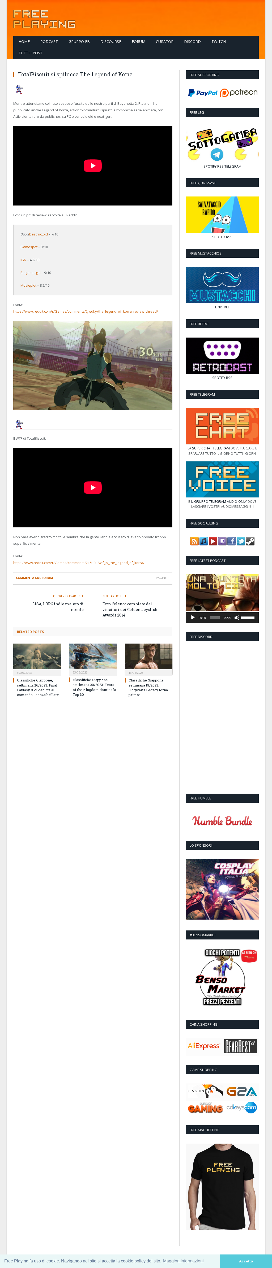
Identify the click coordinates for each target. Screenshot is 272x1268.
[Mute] (237, 617)
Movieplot (28, 285)
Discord (192, 41)
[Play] (193, 617)
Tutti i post (30, 52)
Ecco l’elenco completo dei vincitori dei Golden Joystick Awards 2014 (130, 609)
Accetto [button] (246, 1261)
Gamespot (28, 246)
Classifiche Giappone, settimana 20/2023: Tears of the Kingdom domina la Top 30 (94, 687)
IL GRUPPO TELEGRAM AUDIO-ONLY (219, 501)
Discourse (110, 41)
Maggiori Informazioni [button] (183, 1261)
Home (24, 41)
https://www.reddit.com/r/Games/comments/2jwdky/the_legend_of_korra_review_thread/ (85, 311)
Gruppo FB (79, 41)
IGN (23, 259)
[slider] (248, 617)
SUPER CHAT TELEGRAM (211, 448)
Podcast (49, 41)
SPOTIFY (209, 166)
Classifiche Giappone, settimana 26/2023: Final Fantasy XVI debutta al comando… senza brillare (38, 687)
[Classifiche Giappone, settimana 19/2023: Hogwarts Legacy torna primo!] (149, 659)
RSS (220, 166)
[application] (222, 617)
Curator (164, 41)
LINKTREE (222, 307)
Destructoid (38, 234)
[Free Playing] (44, 18)
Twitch (218, 41)
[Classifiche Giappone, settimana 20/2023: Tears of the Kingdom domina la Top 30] (93, 659)
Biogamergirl (30, 272)
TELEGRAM (232, 166)
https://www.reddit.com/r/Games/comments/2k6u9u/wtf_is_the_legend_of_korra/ (78, 562)
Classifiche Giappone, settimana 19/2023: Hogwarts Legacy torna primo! (148, 687)
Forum (138, 41)
